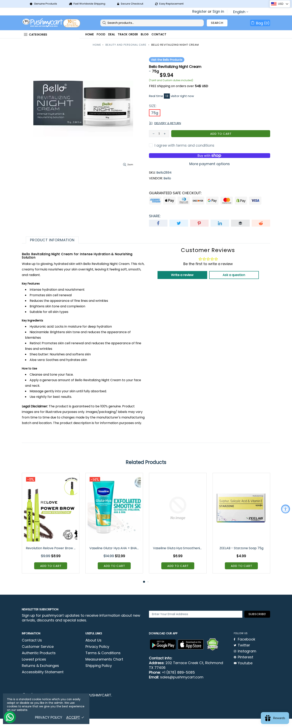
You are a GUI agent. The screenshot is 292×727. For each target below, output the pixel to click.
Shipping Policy (98, 665)
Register (199, 11)
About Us (93, 640)
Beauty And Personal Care (125, 45)
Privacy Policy (97, 646)
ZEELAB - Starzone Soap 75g (241, 548)
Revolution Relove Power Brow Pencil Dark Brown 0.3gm (51, 548)
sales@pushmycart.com (181, 677)
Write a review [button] (182, 275)
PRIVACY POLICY (48, 717)
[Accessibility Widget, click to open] (285, 508)
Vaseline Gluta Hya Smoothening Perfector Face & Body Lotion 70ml (178, 548)
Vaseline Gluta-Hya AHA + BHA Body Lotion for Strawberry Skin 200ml (114, 548)
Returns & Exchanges (40, 665)
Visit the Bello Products (166, 60)
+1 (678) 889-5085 (178, 672)
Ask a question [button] (234, 275)
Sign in (218, 11)
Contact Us (32, 640)
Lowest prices (34, 659)
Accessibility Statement (43, 672)
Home (97, 45)
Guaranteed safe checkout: (175, 193)
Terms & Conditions (103, 653)
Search (217, 23)
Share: (155, 216)
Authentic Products (39, 653)
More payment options (209, 164)
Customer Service (38, 646)
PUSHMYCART (51, 23)
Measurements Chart (104, 659)
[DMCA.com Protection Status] (212, 644)
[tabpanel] (50, 526)
